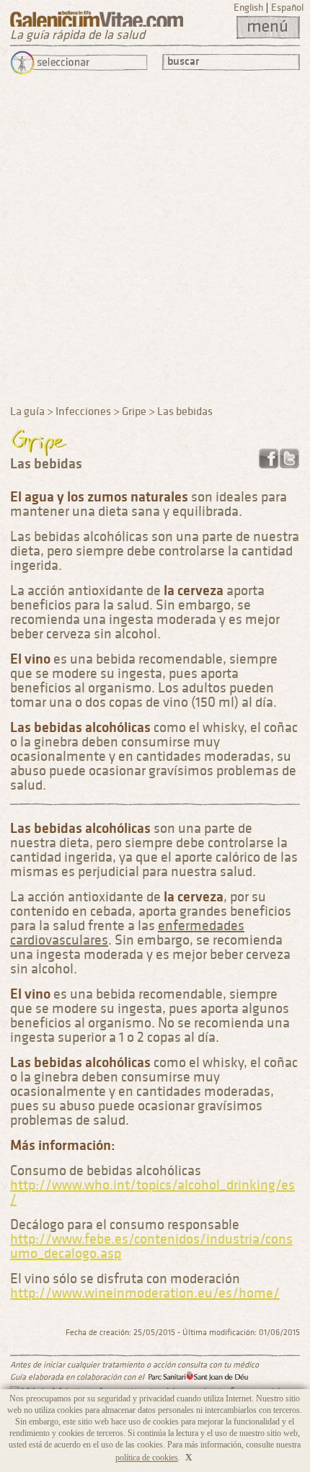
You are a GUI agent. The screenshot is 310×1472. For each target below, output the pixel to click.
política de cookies (146, 1458)
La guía (27, 411)
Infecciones (83, 411)
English (248, 7)
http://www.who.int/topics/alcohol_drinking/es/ (152, 1192)
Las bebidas (185, 411)
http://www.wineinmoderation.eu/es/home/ (145, 1293)
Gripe (134, 411)
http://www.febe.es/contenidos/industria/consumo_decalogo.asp (151, 1246)
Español (287, 7)
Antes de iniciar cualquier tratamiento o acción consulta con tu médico (134, 1365)
